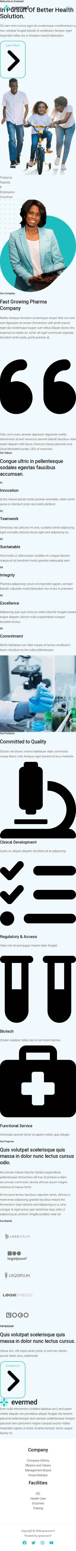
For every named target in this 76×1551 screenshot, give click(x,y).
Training (38, 1508)
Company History (38, 1460)
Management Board (38, 1470)
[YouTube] (51, 1543)
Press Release (38, 1475)
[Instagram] (42, 1543)
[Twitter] (33, 1543)
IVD (38, 1493)
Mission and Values (38, 1465)
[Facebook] (25, 1543)
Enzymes (38, 1503)
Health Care (38, 1498)
